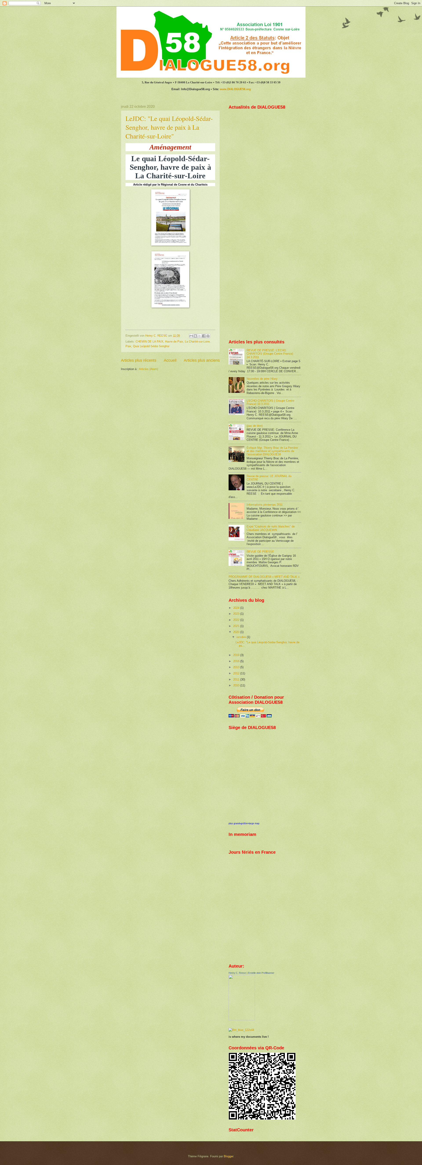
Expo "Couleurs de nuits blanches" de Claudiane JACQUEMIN (271, 528)
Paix (128, 346)
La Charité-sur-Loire (197, 341)
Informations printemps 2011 (265, 504)
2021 (236, 626)
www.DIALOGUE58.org (235, 89)
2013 (236, 667)
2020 (236, 632)
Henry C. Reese (237, 973)
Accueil (170, 360)
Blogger (228, 1156)
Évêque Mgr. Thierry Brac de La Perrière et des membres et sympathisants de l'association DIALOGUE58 (272, 451)
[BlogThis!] (195, 336)
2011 (236, 679)
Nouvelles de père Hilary (262, 378)
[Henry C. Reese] (242, 1019)
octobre (241, 637)
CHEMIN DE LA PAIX (149, 341)
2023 (236, 613)
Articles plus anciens (202, 360)
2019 (236, 655)
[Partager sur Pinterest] (208, 336)
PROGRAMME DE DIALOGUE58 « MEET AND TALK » (264, 576)
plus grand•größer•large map (244, 823)
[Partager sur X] (199, 336)
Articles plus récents (138, 360)
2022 (236, 620)
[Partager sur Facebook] (204, 336)
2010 (236, 685)
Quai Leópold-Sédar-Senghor (151, 346)
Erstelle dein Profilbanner (261, 973)
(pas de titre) (255, 425)
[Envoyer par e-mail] (191, 336)
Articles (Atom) (148, 369)
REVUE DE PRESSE (260, 551)
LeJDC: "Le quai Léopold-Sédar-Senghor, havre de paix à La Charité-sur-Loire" (169, 127)
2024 (236, 607)
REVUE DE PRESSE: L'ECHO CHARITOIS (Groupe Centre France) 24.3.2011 (270, 354)
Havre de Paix (174, 341)
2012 (236, 673)
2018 (236, 661)
